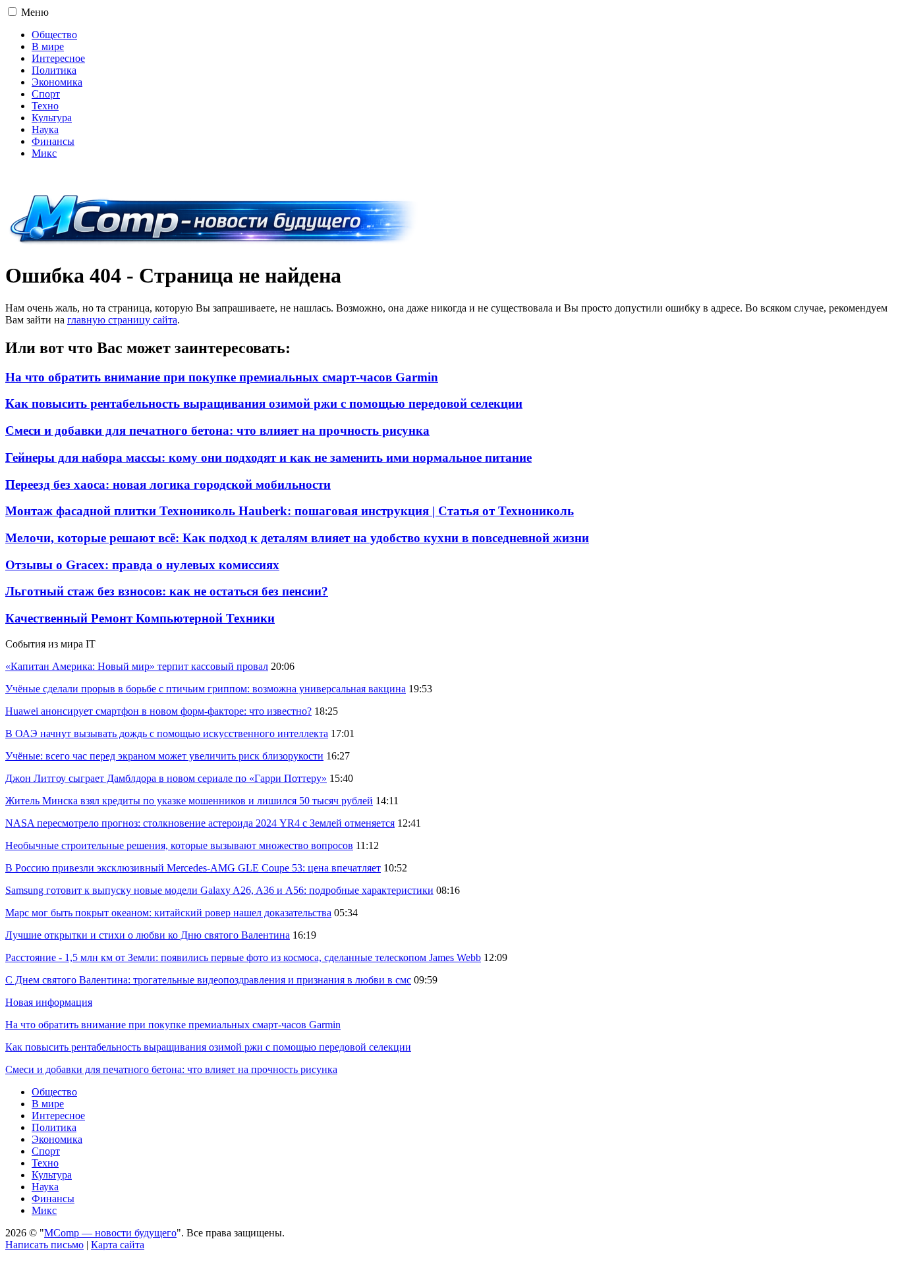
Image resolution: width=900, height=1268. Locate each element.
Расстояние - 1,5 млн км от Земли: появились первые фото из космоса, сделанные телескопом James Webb (243, 957)
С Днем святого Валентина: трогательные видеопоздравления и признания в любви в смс (208, 979)
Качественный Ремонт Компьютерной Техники (140, 618)
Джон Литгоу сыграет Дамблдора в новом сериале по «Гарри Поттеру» (166, 778)
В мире (48, 46)
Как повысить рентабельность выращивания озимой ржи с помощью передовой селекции (263, 403)
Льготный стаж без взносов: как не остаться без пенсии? (166, 591)
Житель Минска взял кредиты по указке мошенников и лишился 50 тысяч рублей (189, 800)
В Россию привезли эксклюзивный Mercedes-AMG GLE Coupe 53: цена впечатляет (193, 867)
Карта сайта (117, 1244)
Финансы (53, 141)
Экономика (57, 82)
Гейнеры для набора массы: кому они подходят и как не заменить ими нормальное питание (268, 457)
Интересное (58, 58)
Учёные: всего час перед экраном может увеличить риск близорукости (164, 755)
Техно (45, 105)
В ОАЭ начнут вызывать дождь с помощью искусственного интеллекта (166, 733)
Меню (35, 12)
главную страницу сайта (122, 319)
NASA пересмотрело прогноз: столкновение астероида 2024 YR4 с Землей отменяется (200, 823)
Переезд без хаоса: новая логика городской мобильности (168, 484)
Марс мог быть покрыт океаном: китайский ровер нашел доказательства (168, 912)
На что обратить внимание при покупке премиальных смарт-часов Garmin (221, 377)
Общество (54, 34)
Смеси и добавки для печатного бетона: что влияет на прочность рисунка (217, 430)
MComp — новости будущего (110, 1232)
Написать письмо (44, 1244)
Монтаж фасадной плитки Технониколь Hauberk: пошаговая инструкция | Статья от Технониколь (289, 511)
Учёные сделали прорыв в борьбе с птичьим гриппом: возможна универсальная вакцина (205, 688)
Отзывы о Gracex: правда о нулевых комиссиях (142, 565)
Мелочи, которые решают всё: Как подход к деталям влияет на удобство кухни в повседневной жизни (297, 538)
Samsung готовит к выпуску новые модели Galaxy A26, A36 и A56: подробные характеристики (219, 890)
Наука (45, 129)
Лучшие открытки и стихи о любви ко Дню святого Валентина (147, 935)
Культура (52, 117)
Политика (54, 70)
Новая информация (48, 1002)
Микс (44, 153)
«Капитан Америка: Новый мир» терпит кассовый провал (136, 666)
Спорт (46, 93)
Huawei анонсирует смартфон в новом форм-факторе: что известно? (158, 711)
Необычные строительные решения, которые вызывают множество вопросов (179, 845)
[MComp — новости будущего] (213, 243)
